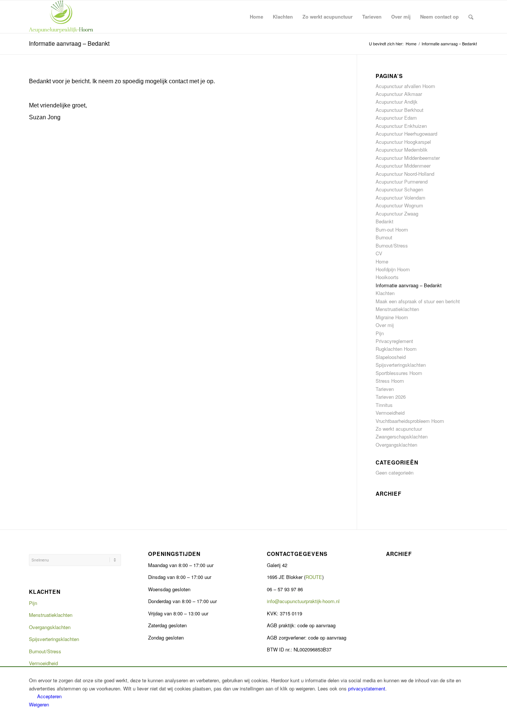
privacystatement (366, 688)
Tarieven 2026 (391, 396)
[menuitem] (256, 16)
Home (382, 261)
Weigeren (39, 704)
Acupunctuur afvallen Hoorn (405, 86)
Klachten (385, 293)
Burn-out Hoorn (392, 229)
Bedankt (384, 221)
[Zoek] (471, 16)
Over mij (385, 324)
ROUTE (313, 576)
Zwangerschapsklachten (402, 436)
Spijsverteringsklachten (401, 364)
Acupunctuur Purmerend (402, 181)
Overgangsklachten (396, 444)
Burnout (384, 237)
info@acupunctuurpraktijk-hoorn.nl (303, 601)
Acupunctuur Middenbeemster (408, 157)
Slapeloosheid (391, 356)
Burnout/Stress (392, 245)
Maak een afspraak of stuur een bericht (418, 301)
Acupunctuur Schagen (399, 189)
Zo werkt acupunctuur (399, 428)
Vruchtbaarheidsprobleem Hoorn (410, 420)
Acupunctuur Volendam (400, 197)
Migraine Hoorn (392, 317)
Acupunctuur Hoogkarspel (403, 141)
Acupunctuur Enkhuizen (401, 125)
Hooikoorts (387, 277)
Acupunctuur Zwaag (397, 213)
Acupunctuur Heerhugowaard (406, 133)
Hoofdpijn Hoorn (393, 269)
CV (379, 253)
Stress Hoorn (390, 380)
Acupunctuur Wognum (399, 205)
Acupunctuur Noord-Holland (405, 173)
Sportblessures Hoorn (399, 372)
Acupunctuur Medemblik (402, 149)
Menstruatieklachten (397, 309)
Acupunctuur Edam (396, 117)
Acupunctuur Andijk (397, 101)
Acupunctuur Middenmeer (403, 165)
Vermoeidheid (390, 412)
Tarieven (385, 388)
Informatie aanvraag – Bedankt (69, 43)
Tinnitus (384, 404)
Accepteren (49, 696)
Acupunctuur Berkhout (399, 109)
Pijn (380, 333)
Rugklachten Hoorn (396, 348)
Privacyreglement (394, 340)
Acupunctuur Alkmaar (399, 93)
